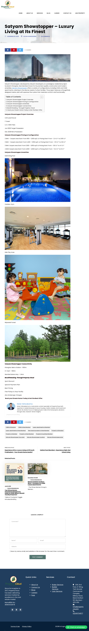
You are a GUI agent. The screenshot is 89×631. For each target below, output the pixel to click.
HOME (20, 13)
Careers (34, 593)
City (11, 478)
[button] (76, 627)
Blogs (33, 590)
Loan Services (57, 591)
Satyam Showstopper (19, 88)
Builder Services (55, 588)
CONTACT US (67, 13)
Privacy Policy (26, 626)
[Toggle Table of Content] (41, 97)
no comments (45, 36)
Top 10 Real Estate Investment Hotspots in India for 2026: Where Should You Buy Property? (14, 492)
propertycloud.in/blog (13, 414)
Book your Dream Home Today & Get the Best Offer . (25, 110)
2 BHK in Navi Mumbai (24, 427)
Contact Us (35, 587)
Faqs (33, 595)
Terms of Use (15, 626)
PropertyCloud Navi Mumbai (44, 434)
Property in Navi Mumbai (27, 434)
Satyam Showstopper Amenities (18, 104)
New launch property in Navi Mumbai (38, 430)
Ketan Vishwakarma (29, 36)
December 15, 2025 (33, 477)
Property (11, 479)
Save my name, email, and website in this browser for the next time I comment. (38, 551)
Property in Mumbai (11, 434)
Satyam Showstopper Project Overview (20, 99)
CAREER (56, 13)
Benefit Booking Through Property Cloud (21, 108)
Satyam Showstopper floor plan (15, 437)
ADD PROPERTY (80, 13)
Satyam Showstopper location (36, 437)
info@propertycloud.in (78, 607)
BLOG (48, 13)
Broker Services (57, 585)
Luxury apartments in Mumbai (41, 427)
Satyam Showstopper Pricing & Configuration (22, 102)
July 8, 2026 (8, 486)
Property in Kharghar (57, 430)
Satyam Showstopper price (55, 437)
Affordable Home (10, 476)
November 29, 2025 (13, 36)
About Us (34, 585)
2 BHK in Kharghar (11, 427)
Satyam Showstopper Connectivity (19, 106)
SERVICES (40, 13)
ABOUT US (29, 13)
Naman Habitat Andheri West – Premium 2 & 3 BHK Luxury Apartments (36, 483)
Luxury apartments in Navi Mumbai (16, 430)
